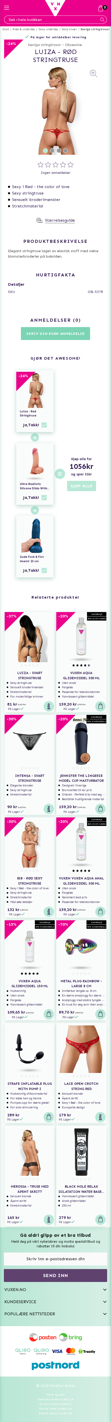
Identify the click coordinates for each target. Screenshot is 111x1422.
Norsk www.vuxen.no (55, 1408)
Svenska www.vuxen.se (55, 1399)
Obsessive (73, 45)
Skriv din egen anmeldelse (55, 333)
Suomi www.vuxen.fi (55, 1404)
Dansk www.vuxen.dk (55, 1413)
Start (6, 29)
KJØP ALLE (81, 485)
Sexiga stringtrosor (95, 29)
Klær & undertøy (24, 29)
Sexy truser (69, 29)
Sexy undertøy (48, 29)
